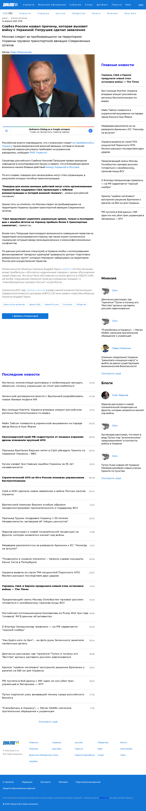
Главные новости (117, 65)
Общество (81, 304)
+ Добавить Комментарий (25, 316)
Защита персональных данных (19, 788)
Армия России (51, 304)
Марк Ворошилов (21, 52)
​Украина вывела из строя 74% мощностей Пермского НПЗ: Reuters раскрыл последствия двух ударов (122, 146)
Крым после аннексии (14, 304)
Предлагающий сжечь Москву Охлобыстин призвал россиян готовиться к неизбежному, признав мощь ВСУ (119, 166)
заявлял (66, 269)
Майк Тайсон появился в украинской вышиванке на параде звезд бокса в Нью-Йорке (122, 113)
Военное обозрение (19, 18)
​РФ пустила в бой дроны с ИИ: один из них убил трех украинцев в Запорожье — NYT (122, 215)
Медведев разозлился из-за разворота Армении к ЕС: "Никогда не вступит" (122, 129)
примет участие (35, 290)
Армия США (34, 304)
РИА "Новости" (38, 152)
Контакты (45, 782)
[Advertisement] (48, 344)
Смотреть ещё (48, 721)
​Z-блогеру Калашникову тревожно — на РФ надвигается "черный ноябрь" (122, 184)
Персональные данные (88, 782)
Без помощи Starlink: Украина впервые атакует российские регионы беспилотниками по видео (119, 95)
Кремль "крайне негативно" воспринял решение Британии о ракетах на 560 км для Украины (121, 199)
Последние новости (21, 374)
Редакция (27, 782)
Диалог (5, 18)
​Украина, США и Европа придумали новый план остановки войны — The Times (120, 78)
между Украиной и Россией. (63, 167)
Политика (67, 304)
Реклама (63, 782)
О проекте (8, 782)
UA (5, 13)
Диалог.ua (104, 798)
